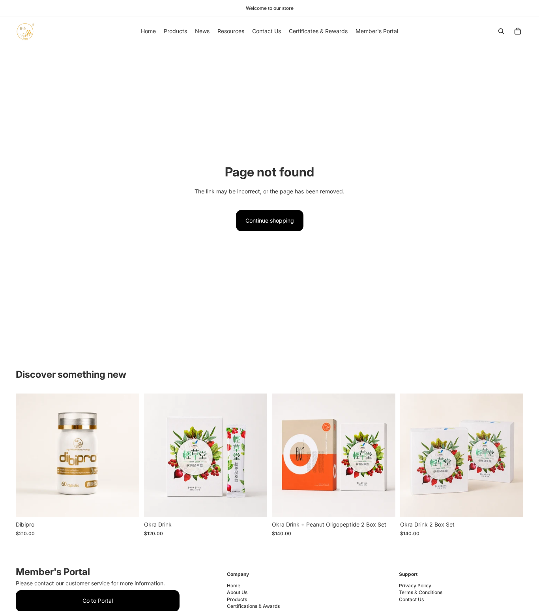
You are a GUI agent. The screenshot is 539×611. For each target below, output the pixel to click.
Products (237, 599)
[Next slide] (127, 455)
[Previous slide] (27, 455)
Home (233, 586)
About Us (237, 592)
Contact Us (411, 599)
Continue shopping (269, 220)
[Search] (501, 31)
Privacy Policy (415, 586)
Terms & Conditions (420, 592)
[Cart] (517, 31)
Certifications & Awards (253, 606)
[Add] (127, 505)
